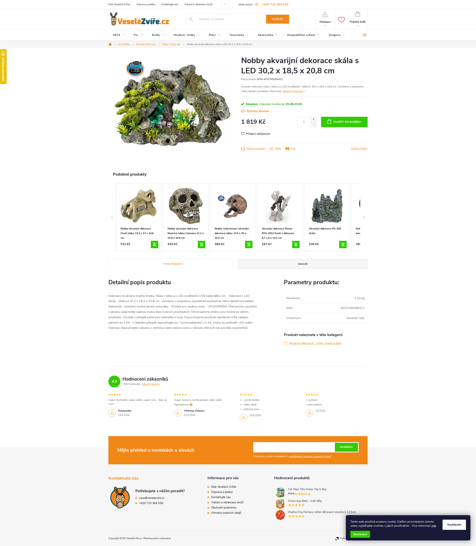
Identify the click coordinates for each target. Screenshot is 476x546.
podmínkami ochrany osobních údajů (310, 456)
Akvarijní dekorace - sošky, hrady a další (315, 343)
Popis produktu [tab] (173, 264)
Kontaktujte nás (170, 4)
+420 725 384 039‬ (151, 503)
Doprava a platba (145, 4)
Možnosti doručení (258, 111)
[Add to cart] (154, 244)
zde (433, 526)
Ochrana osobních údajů (226, 513)
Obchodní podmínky (224, 507)
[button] (112, 217)
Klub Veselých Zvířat (119, 4)
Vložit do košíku (347, 122)
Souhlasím (454, 525)
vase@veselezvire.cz (152, 497)
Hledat (277, 19)
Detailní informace (292, 91)
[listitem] (138, 217)
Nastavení (360, 534)
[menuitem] (118, 35)
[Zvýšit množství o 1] (313, 119)
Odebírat (346, 447)
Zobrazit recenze (150, 384)
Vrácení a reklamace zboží (198, 4)
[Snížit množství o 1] (313, 124)
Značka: (359, 148)
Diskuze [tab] (303, 264)
